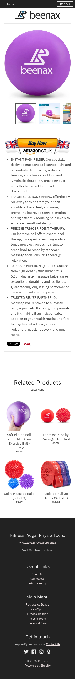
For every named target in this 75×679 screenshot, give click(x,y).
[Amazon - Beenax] (48, 651)
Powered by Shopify (38, 665)
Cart (67, 4)
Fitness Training (37, 614)
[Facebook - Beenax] (33, 651)
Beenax (43, 661)
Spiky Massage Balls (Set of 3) (19, 496)
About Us (38, 574)
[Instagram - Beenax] (41, 651)
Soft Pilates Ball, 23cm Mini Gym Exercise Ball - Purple (19, 441)
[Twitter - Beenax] (26, 651)
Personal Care (38, 623)
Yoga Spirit (37, 609)
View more (37, 389)
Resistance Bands (37, 604)
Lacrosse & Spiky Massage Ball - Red (55, 437)
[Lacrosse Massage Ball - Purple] (37, 154)
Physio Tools (37, 618)
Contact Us (37, 579)
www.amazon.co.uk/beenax (37, 542)
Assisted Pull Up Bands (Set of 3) (56, 496)
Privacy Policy (37, 583)
